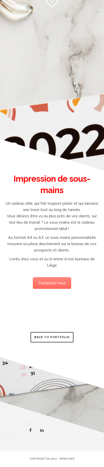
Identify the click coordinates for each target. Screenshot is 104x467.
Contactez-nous (52, 283)
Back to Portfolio (52, 337)
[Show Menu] (91, 11)
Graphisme (84, 22)
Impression (84, 29)
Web (91, 37)
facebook (33, 430)
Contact (86, 45)
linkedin (45, 432)
